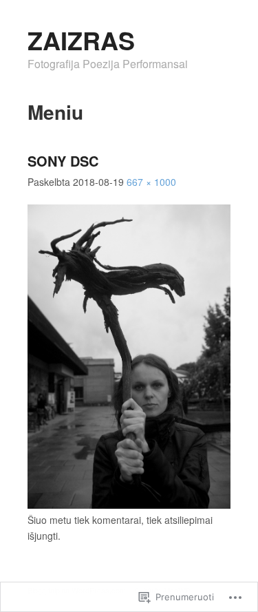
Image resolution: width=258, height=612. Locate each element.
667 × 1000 (151, 182)
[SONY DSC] (129, 504)
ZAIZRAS (81, 40)
